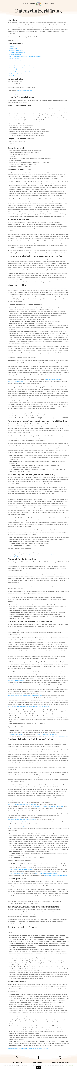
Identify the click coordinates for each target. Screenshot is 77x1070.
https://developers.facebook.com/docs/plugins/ (21, 869)
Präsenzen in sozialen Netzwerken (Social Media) (21, 66)
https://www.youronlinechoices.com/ (17, 381)
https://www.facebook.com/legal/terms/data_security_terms (48, 806)
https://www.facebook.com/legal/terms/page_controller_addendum (25, 695)
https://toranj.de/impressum (21, 94)
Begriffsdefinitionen (14, 75)
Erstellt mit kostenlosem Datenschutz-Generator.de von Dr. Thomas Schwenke (28, 1048)
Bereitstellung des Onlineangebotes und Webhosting (22, 62)
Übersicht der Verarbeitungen (16, 50)
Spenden (45, 4)
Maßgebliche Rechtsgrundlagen (17, 52)
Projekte (32, 4)
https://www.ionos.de (31, 554)
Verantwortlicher (13, 48)
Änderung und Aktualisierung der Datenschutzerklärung (22, 72)
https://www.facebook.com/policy (16, 680)
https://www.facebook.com (16, 734)
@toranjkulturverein (38, 1062)
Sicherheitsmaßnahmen (15, 54)
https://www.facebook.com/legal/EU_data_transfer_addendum (24, 826)
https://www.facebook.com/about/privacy (46, 734)
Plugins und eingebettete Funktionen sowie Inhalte (22, 68)
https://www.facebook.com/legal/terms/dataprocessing (22, 819)
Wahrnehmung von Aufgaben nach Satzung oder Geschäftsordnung (25, 60)
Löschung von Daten (14, 70)
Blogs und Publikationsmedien (16, 64)
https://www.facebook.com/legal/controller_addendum (22, 804)
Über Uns (25, 4)
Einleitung (11, 46)
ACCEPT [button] (38, 1067)
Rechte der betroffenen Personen (17, 73)
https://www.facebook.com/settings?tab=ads (55, 736)
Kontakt (52, 4)
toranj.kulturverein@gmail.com (24, 90)
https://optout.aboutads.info (52, 379)
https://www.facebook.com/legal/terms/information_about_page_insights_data (28, 706)
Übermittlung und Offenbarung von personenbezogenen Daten (25, 56)
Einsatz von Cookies (14, 58)
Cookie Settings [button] (69, 1065)
